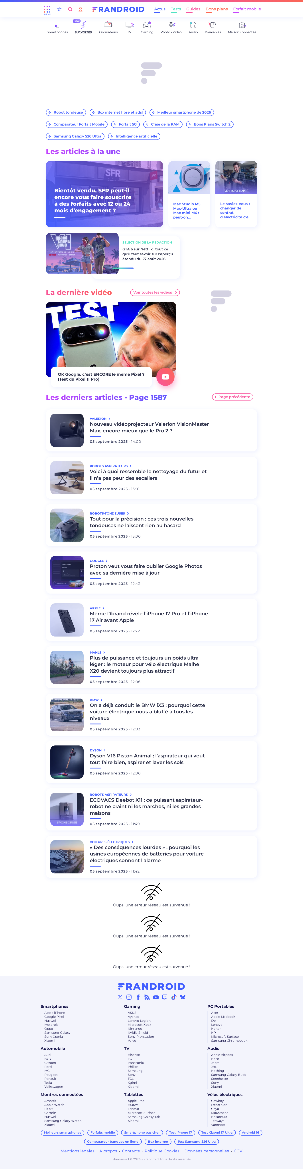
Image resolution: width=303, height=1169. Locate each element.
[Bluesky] (182, 997)
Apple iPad (136, 1101)
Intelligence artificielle (136, 136)
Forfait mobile (247, 9)
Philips (133, 1067)
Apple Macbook (223, 1017)
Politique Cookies (162, 1151)
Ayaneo (133, 1017)
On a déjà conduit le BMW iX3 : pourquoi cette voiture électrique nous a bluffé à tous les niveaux (147, 712)
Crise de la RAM (165, 124)
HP (213, 1033)
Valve (132, 1041)
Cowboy (217, 1101)
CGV (238, 1151)
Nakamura (219, 1117)
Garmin (50, 1113)
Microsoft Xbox (139, 1025)
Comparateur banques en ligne (112, 1142)
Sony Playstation (141, 1037)
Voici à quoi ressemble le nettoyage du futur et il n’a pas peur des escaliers (148, 474)
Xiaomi (49, 1041)
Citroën (50, 1063)
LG (130, 1059)
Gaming (132, 1006)
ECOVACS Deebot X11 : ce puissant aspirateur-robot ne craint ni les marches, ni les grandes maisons (146, 806)
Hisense (134, 1055)
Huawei (50, 1021)
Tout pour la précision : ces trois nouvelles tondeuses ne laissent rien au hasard (141, 522)
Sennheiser (219, 1079)
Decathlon (219, 1105)
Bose (215, 1059)
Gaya (215, 1109)
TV (126, 1048)
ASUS (132, 1013)
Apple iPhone (54, 1013)
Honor (216, 1029)
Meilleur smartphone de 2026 (184, 112)
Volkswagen (53, 1087)
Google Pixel (54, 1017)
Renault (50, 1079)
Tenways (217, 1121)
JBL (214, 1067)
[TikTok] (173, 997)
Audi (47, 1055)
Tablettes (133, 1094)
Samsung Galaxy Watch (62, 1121)
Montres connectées (62, 1094)
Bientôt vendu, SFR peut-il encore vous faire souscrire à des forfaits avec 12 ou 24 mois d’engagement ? (92, 200)
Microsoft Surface (225, 1037)
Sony (132, 1075)
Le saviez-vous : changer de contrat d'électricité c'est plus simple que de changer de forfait (236, 210)
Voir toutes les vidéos (152, 292)
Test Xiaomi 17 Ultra (217, 1132)
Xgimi (132, 1083)
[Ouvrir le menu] (47, 9)
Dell (214, 1021)
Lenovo (216, 1025)
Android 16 (250, 1132)
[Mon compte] (80, 9)
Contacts (131, 1151)
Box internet (158, 1142)
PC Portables (220, 1006)
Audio (213, 1048)
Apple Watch (54, 1105)
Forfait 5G (128, 124)
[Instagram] (129, 997)
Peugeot (51, 1075)
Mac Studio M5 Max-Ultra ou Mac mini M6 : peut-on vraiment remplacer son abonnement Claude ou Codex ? (187, 211)
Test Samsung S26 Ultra (197, 1142)
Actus (159, 9)
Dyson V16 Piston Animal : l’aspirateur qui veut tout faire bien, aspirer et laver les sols (147, 759)
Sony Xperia (53, 1037)
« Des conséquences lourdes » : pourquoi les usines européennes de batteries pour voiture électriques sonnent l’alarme (147, 854)
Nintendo (135, 1029)
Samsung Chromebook (229, 1041)
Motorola (51, 1025)
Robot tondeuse (68, 112)
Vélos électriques (225, 1094)
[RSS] (147, 997)
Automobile (53, 1048)
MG (47, 1071)
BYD (47, 1059)
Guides (193, 9)
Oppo (48, 1029)
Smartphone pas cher (142, 1132)
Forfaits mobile (103, 1132)
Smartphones (55, 1006)
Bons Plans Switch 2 (212, 124)
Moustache (219, 1113)
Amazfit (50, 1101)
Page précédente (234, 397)
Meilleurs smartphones (62, 1132)
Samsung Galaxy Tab (144, 1117)
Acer (214, 1013)
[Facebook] (138, 997)
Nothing (217, 1071)
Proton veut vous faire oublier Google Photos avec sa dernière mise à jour (146, 569)
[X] (120, 997)
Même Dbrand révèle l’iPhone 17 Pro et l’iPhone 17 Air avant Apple (149, 617)
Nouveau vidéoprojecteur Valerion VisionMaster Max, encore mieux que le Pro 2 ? (149, 427)
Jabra (215, 1063)
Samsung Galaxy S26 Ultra (77, 136)
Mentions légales (77, 1151)
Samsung (135, 1071)
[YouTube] (155, 997)
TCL (131, 1079)
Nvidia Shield (138, 1033)
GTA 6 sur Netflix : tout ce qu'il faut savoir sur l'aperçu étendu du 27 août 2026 (147, 254)
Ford (48, 1067)
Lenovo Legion (139, 1021)
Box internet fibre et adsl (120, 112)
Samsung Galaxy (57, 1033)
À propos (108, 1151)
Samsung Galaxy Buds (228, 1075)
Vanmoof (218, 1125)
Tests (176, 9)
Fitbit (48, 1109)
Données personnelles (206, 1151)
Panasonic (136, 1063)
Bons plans (217, 9)
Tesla (48, 1083)
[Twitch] (164, 997)
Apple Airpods (222, 1055)
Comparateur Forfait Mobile (79, 124)
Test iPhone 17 (180, 1132)
